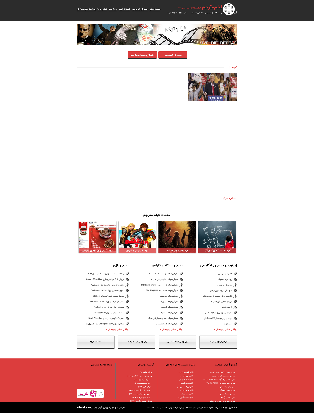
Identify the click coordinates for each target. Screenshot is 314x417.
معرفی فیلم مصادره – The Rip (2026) (162, 290)
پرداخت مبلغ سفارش (86, 9)
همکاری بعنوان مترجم (142, 55)
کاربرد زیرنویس (225, 274)
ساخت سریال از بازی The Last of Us (108, 313)
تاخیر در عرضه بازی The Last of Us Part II (106, 302)
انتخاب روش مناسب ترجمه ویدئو (217, 296)
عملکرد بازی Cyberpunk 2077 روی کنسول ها (105, 324)
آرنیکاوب (98, 408)
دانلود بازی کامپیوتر (186, 379)
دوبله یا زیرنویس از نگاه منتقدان (218, 318)
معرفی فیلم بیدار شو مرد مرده (164, 279)
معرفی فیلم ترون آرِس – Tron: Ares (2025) (159, 285)
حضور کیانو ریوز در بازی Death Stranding (106, 318)
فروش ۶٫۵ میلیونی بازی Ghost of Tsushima (105, 279)
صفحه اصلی (154, 9)
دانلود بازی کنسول (186, 383)
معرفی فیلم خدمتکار (169, 296)
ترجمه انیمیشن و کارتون (137, 250)
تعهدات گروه (124, 9)
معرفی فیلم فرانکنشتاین (167, 324)
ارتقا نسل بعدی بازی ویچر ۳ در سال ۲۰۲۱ (106, 274)
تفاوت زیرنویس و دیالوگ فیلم (218, 313)
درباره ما (113, 9)
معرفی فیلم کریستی (169, 307)
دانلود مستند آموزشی (185, 397)
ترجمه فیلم (227, 307)
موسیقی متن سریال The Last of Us (109, 307)
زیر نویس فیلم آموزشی (177, 342)
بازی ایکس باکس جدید (141, 390)
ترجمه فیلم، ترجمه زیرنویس (200, 9)
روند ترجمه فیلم (225, 279)
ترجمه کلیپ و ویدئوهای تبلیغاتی (97, 250)
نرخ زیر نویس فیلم (218, 342)
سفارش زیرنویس (140, 9)
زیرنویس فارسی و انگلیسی (142, 376)
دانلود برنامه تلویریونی (185, 387)
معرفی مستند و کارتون (143, 401)
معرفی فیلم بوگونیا (169, 313)
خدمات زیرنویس (225, 285)
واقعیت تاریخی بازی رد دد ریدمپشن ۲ (107, 285)
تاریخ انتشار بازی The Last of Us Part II (107, 290)
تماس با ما (102, 9)
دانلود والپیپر (147, 372)
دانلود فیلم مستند (187, 394)
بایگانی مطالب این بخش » (225, 329)
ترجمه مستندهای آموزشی (217, 250)
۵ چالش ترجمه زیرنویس (221, 290)
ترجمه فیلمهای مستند (177, 250)
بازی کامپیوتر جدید (143, 397)
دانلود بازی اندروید (186, 376)
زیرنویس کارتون (144, 379)
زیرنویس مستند (144, 383)
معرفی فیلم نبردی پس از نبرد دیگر (163, 318)
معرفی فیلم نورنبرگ (169, 302)
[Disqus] (157, 152)
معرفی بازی (147, 387)
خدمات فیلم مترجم (157, 215)
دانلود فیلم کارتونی (186, 390)
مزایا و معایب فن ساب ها (221, 302)
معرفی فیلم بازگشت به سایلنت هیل (162, 274)
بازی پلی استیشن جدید (141, 394)
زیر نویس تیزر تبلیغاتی (136, 342)
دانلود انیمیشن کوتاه (186, 372)
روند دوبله (227, 324)
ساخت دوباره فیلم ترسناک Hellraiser (108, 296)
